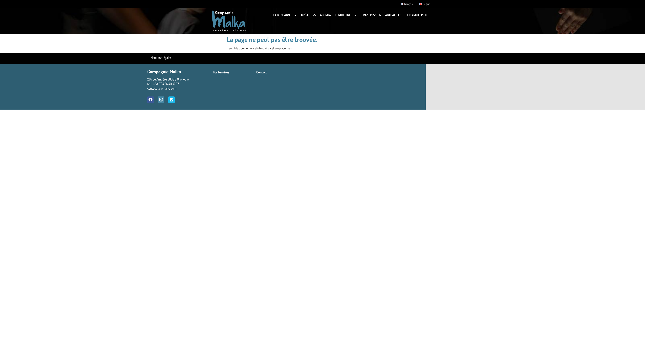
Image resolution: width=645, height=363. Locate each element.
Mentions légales (160, 57)
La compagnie (282, 15)
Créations (308, 15)
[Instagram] (161, 99)
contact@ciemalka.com (162, 88)
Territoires (343, 15)
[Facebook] (150, 99)
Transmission (371, 15)
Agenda (325, 15)
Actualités (393, 15)
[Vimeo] (171, 99)
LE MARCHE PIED (416, 15)
